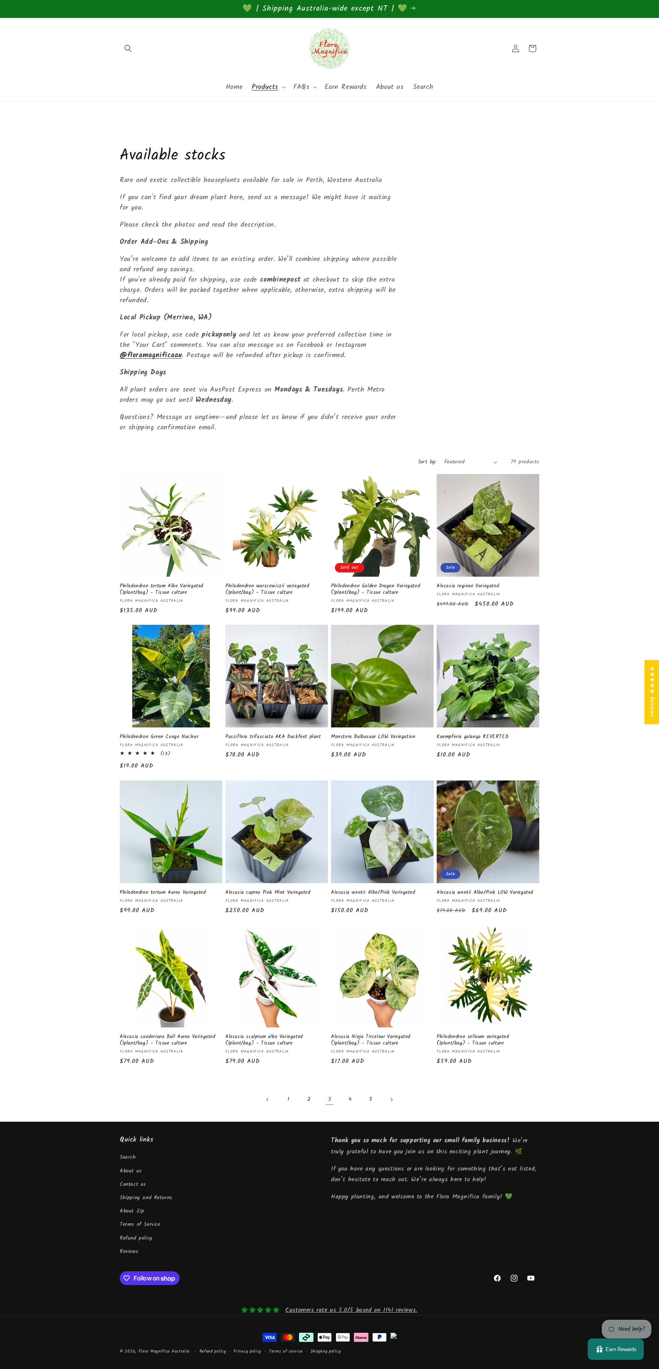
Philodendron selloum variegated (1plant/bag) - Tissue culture (473, 1040)
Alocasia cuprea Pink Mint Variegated (267, 893)
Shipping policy (325, 1351)
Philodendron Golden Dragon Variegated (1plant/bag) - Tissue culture (375, 589)
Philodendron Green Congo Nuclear (159, 737)
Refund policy (136, 1238)
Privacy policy (247, 1351)
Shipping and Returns (146, 1197)
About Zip (132, 1211)
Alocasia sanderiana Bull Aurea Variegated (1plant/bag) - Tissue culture (167, 1040)
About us (131, 1171)
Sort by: (427, 462)
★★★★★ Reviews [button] (652, 692)
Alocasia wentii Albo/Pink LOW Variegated (485, 893)
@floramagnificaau (151, 355)
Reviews (129, 1251)
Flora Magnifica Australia (164, 1351)
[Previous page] (267, 1099)
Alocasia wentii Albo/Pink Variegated (373, 893)
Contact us (133, 1184)
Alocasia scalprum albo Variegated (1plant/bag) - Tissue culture (264, 1040)
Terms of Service (140, 1225)
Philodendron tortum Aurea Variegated (163, 893)
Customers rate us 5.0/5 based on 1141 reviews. (351, 1310)
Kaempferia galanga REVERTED (472, 737)
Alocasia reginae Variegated (468, 586)
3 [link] (329, 1099)
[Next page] (391, 1099)
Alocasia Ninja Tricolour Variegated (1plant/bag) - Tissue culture (370, 1040)
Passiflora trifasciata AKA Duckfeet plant (273, 737)
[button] (128, 48)
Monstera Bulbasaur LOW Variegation (373, 737)
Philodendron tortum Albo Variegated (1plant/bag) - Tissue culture (161, 589)
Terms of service (286, 1351)
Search (128, 1157)
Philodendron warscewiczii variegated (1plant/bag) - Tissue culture (267, 589)
